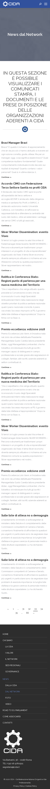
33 (35, 609)
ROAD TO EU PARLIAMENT (15, 710)
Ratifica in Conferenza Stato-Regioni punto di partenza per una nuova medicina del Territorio (23, 280)
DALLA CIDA (11, 685)
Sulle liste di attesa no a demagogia (24, 515)
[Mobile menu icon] (45, 4)
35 (16, 613)
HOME (5, 634)
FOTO (8, 698)
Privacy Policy (19, 786)
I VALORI (9, 653)
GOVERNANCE (12, 671)
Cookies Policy (31, 786)
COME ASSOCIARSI (12, 716)
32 (29, 609)
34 (41, 609)
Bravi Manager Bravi (14, 142)
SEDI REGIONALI (12, 665)
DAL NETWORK (12, 691)
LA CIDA (9, 646)
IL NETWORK (11, 659)
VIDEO (8, 704)
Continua (5, 177)
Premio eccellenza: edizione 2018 (23, 329)
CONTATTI (7, 723)
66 (27, 613)
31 (23, 609)
